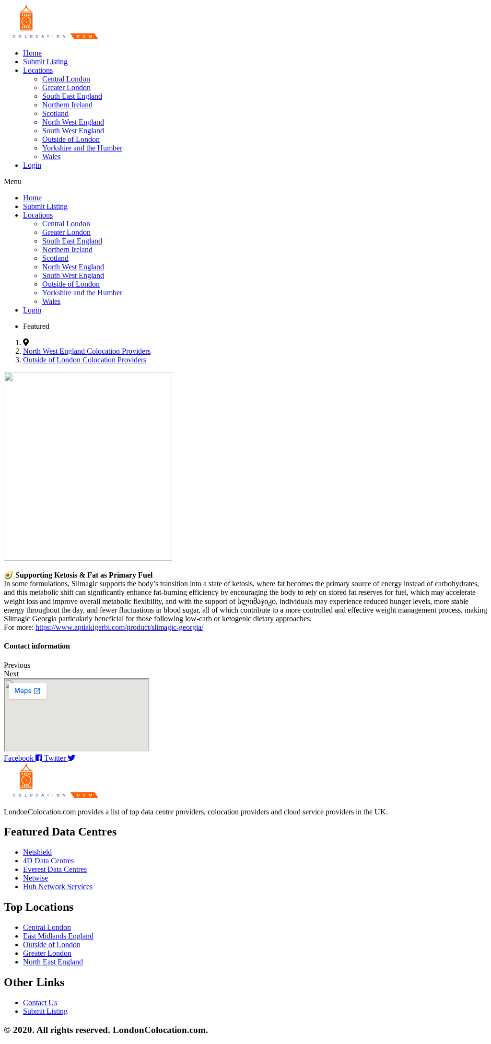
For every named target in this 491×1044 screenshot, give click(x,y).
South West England (73, 131)
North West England (73, 122)
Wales (51, 156)
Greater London (66, 87)
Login (32, 165)
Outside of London (71, 139)
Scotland (55, 113)
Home (32, 53)
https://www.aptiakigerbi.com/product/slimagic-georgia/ (119, 627)
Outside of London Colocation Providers (84, 360)
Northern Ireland (67, 105)
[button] (245, 181)
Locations (38, 70)
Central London (66, 79)
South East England (72, 96)
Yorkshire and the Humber (82, 148)
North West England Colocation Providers (87, 351)
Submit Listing (45, 62)
